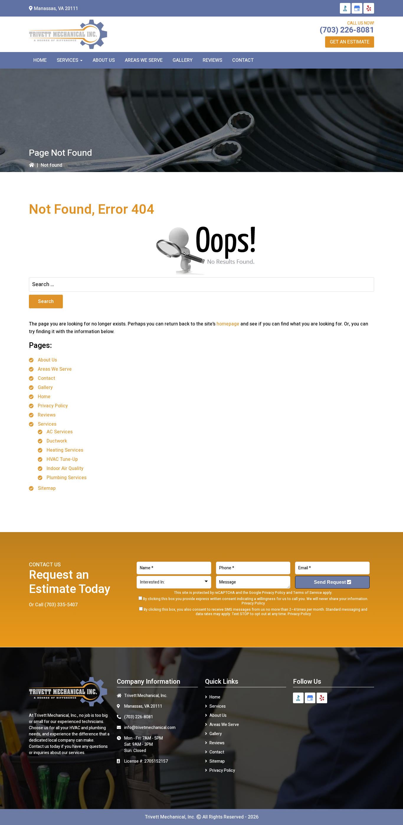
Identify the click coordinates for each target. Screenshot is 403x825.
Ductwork (57, 441)
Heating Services (65, 450)
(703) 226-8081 (347, 30)
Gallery (45, 387)
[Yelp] (368, 8)
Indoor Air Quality (65, 468)
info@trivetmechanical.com (150, 727)
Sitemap (47, 488)
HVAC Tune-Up (62, 459)
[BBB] (345, 8)
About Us (47, 360)
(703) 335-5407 (61, 604)
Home (44, 396)
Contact (46, 378)
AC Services (60, 431)
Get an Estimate (349, 42)
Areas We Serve (55, 369)
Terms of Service (307, 592)
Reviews (46, 415)
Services (47, 424)
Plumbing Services (66, 477)
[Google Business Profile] (357, 8)
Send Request (330, 582)
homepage (228, 324)
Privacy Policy (53, 405)
